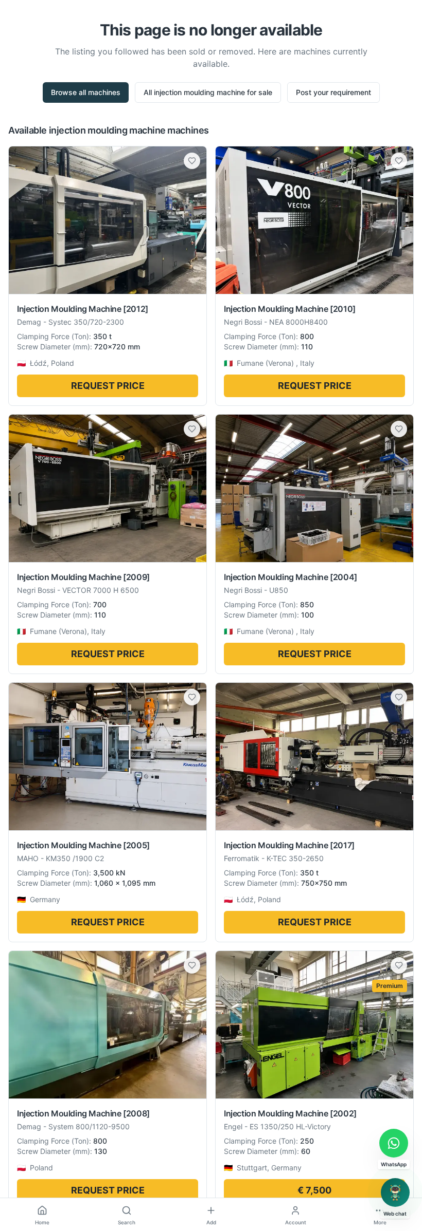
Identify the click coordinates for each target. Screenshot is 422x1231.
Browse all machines (85, 92)
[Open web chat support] (395, 1192)
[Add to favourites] (192, 161)
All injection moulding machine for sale (208, 92)
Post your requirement (333, 92)
